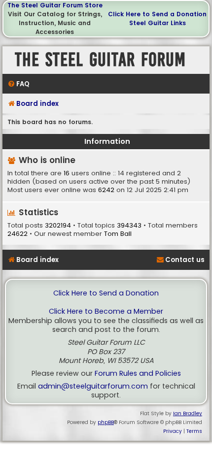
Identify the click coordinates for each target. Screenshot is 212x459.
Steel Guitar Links (157, 23)
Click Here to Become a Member (106, 311)
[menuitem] (18, 84)
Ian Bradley (187, 413)
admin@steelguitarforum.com (93, 386)
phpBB (106, 422)
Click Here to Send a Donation (157, 14)
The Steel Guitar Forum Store (55, 5)
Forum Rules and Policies (138, 373)
